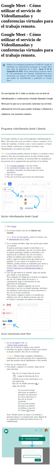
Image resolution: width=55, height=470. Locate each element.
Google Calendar (17, 166)
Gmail (13, 226)
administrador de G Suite (19, 239)
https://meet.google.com (17, 345)
